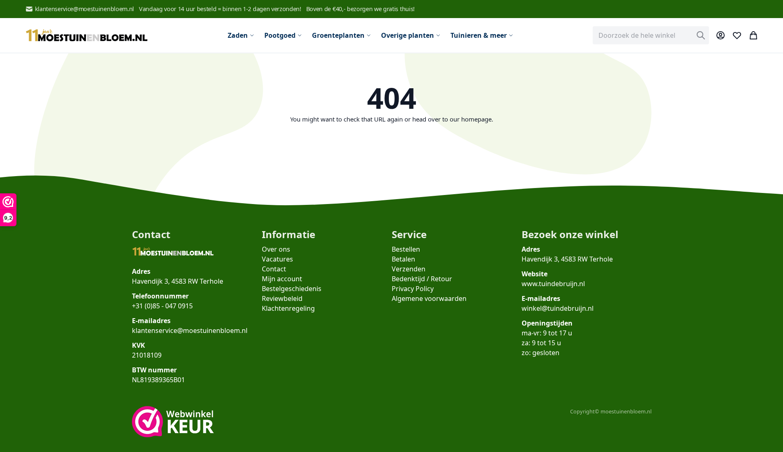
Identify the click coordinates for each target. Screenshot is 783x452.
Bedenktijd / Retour (422, 278)
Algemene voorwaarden (429, 298)
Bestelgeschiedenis (291, 288)
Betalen (403, 259)
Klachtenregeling (288, 308)
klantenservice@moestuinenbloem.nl (84, 9)
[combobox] (651, 35)
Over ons (276, 249)
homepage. (477, 119)
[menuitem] (241, 35)
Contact (274, 268)
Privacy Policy (413, 288)
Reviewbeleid (282, 298)
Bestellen (406, 249)
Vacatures (277, 259)
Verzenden (408, 268)
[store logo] (86, 35)
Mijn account (282, 278)
